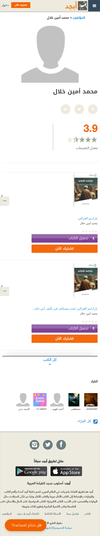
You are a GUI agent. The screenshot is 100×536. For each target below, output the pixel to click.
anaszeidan (91, 409)
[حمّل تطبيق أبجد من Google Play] (31, 471)
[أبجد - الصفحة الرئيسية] (70, 5)
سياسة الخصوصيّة (62, 527)
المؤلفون (78, 17)
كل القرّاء (85, 421)
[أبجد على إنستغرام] (34, 445)
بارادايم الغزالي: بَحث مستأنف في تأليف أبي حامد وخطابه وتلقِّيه (65, 308)
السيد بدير (24, 409)
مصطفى (76, 409)
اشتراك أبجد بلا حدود (28, 513)
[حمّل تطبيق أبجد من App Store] (66, 471)
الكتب (87, 513)
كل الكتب (50, 359)
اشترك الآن (64, 248)
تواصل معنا (73, 513)
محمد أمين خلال (89, 223)
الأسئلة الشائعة (53, 513)
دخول (5, 5)
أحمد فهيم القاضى (57, 409)
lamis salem (40, 409)
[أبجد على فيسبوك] (61, 445)
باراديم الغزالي (88, 218)
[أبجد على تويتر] (47, 445)
